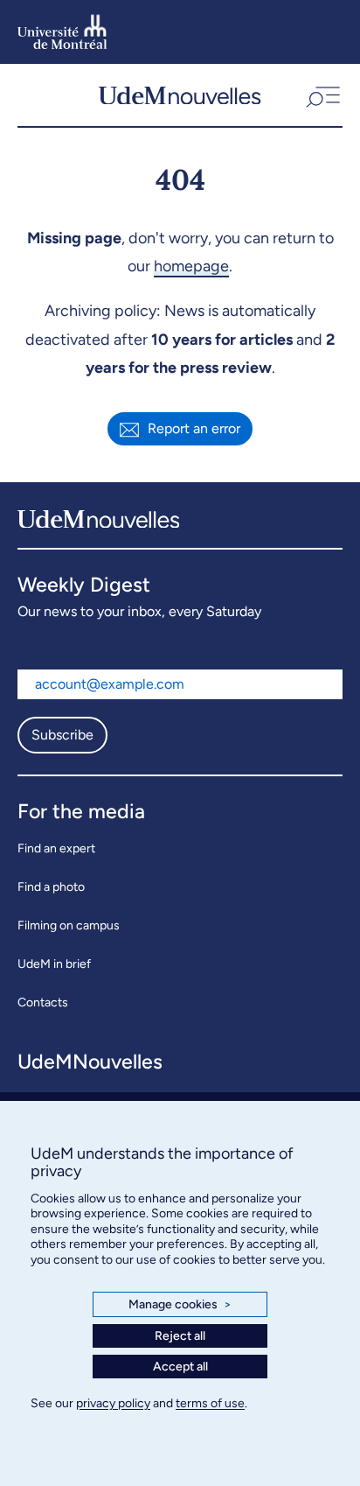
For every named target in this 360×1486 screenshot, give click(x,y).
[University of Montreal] (62, 32)
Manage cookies (179, 1304)
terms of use (210, 1403)
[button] (321, 95)
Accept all (180, 1366)
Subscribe (62, 734)
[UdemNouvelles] (179, 95)
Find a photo (51, 887)
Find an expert (56, 848)
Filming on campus (68, 925)
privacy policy (113, 1403)
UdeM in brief (54, 964)
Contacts (42, 1002)
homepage (191, 266)
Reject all (180, 1335)
